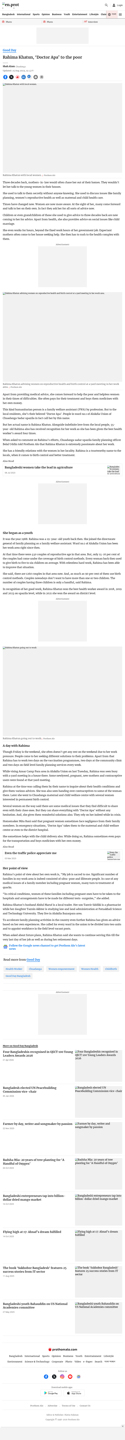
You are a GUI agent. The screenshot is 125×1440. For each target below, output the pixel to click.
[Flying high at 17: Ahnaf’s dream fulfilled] (98, 1246)
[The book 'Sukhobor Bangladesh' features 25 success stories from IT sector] (98, 1282)
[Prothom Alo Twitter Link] (56, 1377)
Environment (14, 1361)
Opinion (46, 14)
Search (98, 1361)
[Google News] (79, 1377)
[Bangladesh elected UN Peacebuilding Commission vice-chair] (98, 1102)
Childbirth (111, 968)
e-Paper (87, 1361)
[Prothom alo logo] (62, 1350)
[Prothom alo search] (106, 5)
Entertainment (79, 14)
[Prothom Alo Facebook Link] (47, 1377)
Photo (68, 1361)
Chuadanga (35, 968)
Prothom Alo (36, 1405)
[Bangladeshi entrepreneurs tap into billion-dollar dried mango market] (98, 1210)
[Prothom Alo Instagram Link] (64, 1377)
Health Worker (14, 968)
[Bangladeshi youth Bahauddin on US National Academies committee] (98, 1318)
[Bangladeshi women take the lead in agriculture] (113, 470)
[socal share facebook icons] (6, 78)
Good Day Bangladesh (18, 976)
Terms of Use (68, 1405)
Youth (67, 14)
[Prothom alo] (11, 5)
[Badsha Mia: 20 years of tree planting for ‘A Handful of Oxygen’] (98, 1174)
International (23, 14)
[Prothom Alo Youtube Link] (72, 1377)
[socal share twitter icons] (12, 78)
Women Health (89, 968)
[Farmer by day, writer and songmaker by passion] (98, 1138)
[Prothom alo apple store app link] (74, 1393)
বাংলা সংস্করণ (109, 1361)
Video (78, 1361)
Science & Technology (37, 1361)
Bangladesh (8, 14)
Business (57, 14)
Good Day (9, 50)
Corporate (57, 1361)
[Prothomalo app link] (51, 1393)
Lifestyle (94, 14)
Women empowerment (62, 968)
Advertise (52, 1405)
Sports (36, 14)
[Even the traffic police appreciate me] (113, 855)
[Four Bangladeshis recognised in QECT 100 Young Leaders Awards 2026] (98, 1066)
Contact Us (85, 1405)
